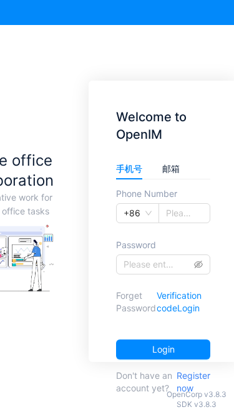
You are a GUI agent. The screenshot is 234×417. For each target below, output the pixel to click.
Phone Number (146, 193)
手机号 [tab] (129, 168)
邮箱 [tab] (171, 168)
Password (136, 244)
